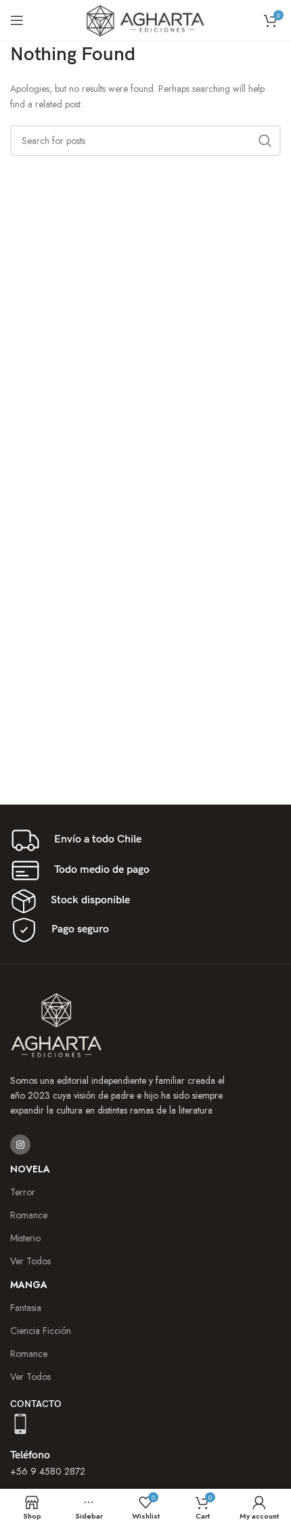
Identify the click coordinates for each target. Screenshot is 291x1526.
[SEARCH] (265, 140)
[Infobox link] (145, 840)
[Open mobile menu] (16, 20)
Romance (28, 1353)
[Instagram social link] (20, 1145)
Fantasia (25, 1307)
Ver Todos (30, 1376)
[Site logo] (145, 19)
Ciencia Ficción (40, 1330)
